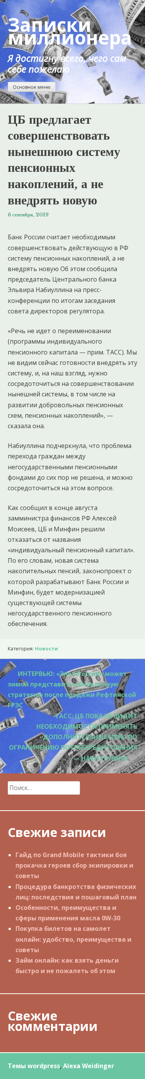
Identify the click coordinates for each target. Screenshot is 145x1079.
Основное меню (32, 87)
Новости (46, 648)
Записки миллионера (70, 31)
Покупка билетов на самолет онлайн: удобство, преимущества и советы (73, 939)
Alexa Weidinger (88, 1066)
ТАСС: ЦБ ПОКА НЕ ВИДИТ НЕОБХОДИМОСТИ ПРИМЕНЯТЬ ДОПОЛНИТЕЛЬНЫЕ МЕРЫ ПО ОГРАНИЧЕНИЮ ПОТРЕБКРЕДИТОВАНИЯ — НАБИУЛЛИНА (73, 737)
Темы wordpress (34, 1066)
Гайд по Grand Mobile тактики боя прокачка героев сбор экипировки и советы (74, 865)
